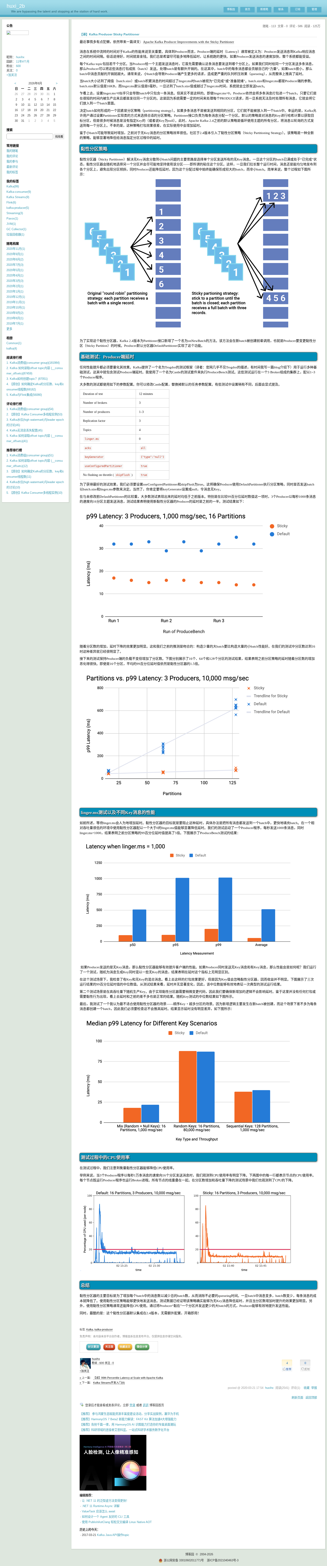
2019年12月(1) (15, 297)
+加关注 (84, 1371)
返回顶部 (311, 1397)
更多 (9, 329)
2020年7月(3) (14, 264)
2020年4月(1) (14, 275)
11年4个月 (22, 61)
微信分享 (142, 1346)
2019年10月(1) (15, 307)
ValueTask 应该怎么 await (98, 1511)
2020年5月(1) (14, 270)
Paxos (12, 218)
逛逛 (146, 1405)
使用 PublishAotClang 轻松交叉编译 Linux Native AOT (117, 1522)
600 (18, 66)
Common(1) (13, 343)
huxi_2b (16, 6)
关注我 (109, 1346)
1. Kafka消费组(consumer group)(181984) (33, 362)
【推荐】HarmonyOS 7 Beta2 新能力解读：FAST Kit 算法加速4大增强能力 (128, 1419)
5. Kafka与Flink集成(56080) (24, 394)
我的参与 (12, 161)
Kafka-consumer (18, 191)
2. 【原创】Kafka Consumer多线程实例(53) (34, 414)
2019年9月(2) (14, 313)
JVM (11, 223)
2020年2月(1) (14, 286)
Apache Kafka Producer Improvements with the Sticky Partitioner (188, 42)
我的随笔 (12, 150)
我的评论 (12, 156)
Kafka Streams (17, 197)
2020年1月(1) (14, 291)
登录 (132, 1405)
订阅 (297, 9)
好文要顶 (93, 1346)
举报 (314, 1387)
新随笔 (264, 9)
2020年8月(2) (14, 259)
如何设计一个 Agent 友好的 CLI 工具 (105, 1516)
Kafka (89, 1329)
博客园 (231, 9)
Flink (11, 202)
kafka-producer (104, 1329)
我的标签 (12, 172)
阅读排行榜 (14, 357)
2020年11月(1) (15, 248)
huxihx (96, 1359)
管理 (314, 9)
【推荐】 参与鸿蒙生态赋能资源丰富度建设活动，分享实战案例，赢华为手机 (129, 1414)
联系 (281, 9)
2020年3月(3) (14, 280)
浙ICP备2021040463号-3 (222, 1560)
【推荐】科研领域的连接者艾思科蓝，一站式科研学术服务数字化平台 (124, 1430)
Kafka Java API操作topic (113, 1535)
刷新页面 (297, 1397)
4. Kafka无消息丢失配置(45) (24, 430)
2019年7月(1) (14, 323)
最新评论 (12, 167)
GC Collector (16, 229)
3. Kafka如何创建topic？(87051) (27, 378)
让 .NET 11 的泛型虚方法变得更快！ (105, 1500)
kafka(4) (11, 348)
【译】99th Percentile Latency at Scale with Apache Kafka (128, 1377)
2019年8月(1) (14, 318)
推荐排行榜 (14, 450)
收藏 (306, 1387)
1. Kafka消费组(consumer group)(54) (29, 409)
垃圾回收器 (15, 234)
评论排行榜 (14, 404)
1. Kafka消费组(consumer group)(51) (29, 455)
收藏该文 (125, 1346)
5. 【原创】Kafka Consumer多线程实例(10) (34, 492)
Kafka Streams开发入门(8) (109, 1382)
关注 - (109, 1363)
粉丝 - (98, 1363)
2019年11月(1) (15, 302)
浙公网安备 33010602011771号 (184, 1560)
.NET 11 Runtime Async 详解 (100, 1506)
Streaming (14, 213)
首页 (247, 9)
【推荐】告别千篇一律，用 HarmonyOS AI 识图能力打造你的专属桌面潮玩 (128, 1424)
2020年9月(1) (14, 254)
